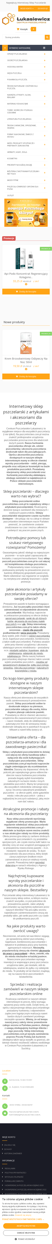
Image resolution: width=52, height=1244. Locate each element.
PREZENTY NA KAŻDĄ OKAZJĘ (26, 164)
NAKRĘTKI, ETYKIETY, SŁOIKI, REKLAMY (26, 96)
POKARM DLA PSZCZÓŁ (26, 79)
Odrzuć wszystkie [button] (26, 1233)
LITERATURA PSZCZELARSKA (26, 119)
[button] (26, 1219)
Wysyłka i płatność (14, 1177)
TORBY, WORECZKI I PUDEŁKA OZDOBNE (19, 111)
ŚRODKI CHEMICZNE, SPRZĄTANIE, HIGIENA (26, 126)
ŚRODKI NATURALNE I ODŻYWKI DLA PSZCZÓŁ (22, 87)
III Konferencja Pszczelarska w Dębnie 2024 (26, 1194)
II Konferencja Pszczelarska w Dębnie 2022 (25, 1190)
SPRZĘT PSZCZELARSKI (26, 53)
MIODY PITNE (26, 180)
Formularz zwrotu (14, 1181)
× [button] (49, 1198)
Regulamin (10, 1169)
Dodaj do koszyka (27, 291)
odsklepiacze (14, 656)
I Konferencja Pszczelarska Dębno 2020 (24, 1185)
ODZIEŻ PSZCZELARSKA (26, 60)
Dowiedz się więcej (23, 1215)
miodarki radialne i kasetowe (24, 650)
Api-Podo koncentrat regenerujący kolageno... (26, 275)
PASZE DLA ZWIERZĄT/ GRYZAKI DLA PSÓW (26, 187)
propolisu (8, 668)
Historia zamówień (13, 1154)
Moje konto (26, 9)
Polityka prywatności (15, 1173)
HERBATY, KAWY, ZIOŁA (17, 152)
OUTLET (10, 195)
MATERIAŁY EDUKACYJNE (26, 103)
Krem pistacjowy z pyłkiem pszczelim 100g (26, 363)
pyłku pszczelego (40, 665)
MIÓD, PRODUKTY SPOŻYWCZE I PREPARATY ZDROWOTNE (26, 144)
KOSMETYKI (26, 158)
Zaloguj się (9, 1145)
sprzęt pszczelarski (15, 618)
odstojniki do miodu (33, 653)
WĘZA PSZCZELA (26, 73)
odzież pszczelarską (39, 636)
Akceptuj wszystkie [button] (26, 1226)
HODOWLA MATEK (26, 66)
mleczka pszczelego (24, 668)
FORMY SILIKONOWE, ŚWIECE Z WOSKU (26, 135)
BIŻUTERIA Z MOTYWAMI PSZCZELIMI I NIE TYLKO (26, 172)
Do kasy (42, 9)
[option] (26, 270)
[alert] (26, 1219)
